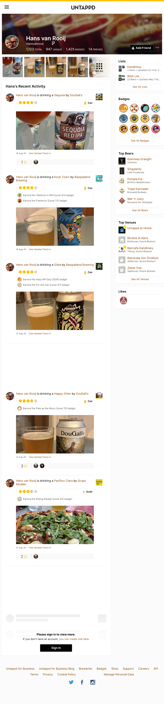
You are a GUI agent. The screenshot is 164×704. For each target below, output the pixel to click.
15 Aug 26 (21, 334)
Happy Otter (62, 393)
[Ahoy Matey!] (134, 108)
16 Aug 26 (21, 249)
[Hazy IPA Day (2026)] (123, 108)
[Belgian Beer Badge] (134, 119)
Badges (102, 668)
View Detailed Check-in (40, 153)
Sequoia (59, 95)
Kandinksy (134, 67)
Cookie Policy (66, 674)
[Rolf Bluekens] (42, 466)
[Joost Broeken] (36, 162)
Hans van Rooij (26, 95)
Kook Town (62, 177)
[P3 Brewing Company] (123, 301)
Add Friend (143, 48)
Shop (114, 668)
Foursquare (53, 43)
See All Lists (140, 86)
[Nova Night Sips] (156, 129)
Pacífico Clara (63, 480)
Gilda (57, 264)
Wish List (133, 76)
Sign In (56, 648)
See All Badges (140, 140)
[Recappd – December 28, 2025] (145, 129)
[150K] (145, 119)
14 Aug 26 (21, 457)
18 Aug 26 (21, 153)
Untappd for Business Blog (56, 668)
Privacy (48, 674)
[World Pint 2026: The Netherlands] (123, 119)
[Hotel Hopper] (156, 119)
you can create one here (74, 639)
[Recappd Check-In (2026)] (156, 108)
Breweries (85, 668)
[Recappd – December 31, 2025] (123, 129)
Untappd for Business (20, 668)
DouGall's (76, 95)
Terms (34, 674)
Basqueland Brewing (80, 264)
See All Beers (140, 210)
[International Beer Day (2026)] (145, 108)
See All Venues (140, 279)
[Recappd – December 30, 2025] (134, 129)
